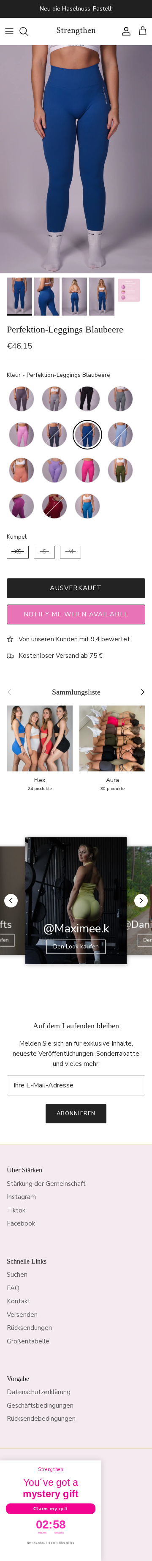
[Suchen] (28, 31)
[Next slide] (141, 900)
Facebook (21, 1223)
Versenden (22, 1314)
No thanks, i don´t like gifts (51, 1542)
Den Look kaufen (76, 947)
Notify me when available (76, 614)
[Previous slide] (11, 900)
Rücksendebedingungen (41, 1418)
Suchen (17, 1274)
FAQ (13, 1288)
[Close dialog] (97, 1464)
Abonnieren (76, 1113)
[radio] (21, 399)
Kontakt (18, 1301)
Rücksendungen (29, 1328)
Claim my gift (50, 1508)
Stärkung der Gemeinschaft (46, 1184)
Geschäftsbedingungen (40, 1405)
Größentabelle (28, 1341)
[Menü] (9, 31)
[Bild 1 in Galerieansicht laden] (76, 159)
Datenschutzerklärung (39, 1392)
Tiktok (16, 1210)
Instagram (21, 1197)
